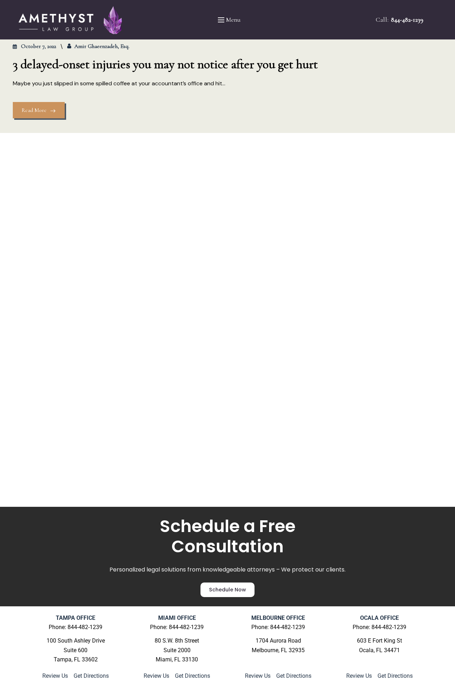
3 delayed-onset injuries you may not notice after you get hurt (165, 64)
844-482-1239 (407, 19)
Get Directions (91, 675)
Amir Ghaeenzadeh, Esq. (101, 46)
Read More (34, 110)
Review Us (55, 675)
